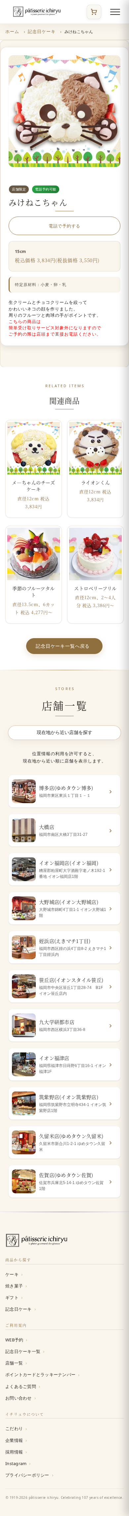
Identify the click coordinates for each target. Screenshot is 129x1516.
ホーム (12, 31)
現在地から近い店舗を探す (64, 732)
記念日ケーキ (42, 31)
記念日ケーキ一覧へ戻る (63, 645)
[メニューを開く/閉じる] (115, 12)
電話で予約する (64, 225)
